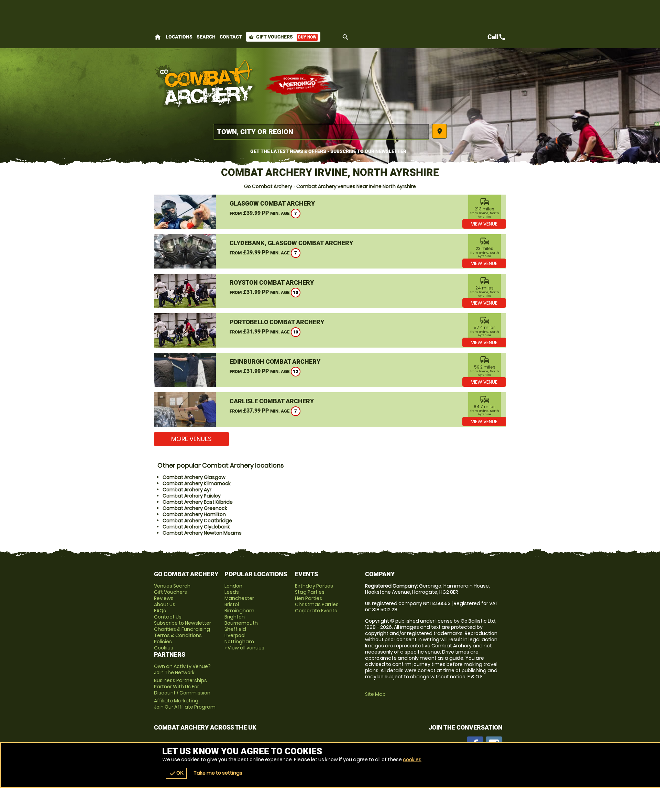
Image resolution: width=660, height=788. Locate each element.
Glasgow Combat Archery (272, 203)
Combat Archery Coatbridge (197, 520)
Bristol (231, 604)
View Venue (484, 223)
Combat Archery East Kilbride (198, 502)
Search (206, 37)
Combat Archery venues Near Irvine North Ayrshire (356, 186)
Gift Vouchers (282, 37)
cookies (412, 759)
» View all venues (244, 647)
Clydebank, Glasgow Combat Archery (291, 243)
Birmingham (239, 610)
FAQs (160, 610)
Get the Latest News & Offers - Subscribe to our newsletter (328, 151)
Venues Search (172, 585)
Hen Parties (308, 598)
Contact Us (168, 616)
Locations (179, 37)
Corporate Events (316, 610)
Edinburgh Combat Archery (275, 361)
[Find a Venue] (321, 132)
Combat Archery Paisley (192, 495)
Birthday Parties (314, 585)
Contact (231, 37)
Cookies (163, 647)
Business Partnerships (182, 686)
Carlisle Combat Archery (272, 401)
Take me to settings (218, 772)
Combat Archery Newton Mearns (202, 532)
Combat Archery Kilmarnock (197, 483)
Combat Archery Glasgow (194, 477)
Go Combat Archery (268, 186)
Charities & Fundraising (182, 629)
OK (176, 773)
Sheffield (235, 629)
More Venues (191, 439)
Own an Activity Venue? (182, 669)
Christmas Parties (317, 604)
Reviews (164, 598)
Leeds (231, 592)
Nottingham (239, 641)
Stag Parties (309, 592)
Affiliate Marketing (185, 703)
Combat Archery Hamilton (194, 514)
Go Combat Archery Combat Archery (205, 84)
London (233, 585)
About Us (164, 604)
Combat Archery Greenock (195, 508)
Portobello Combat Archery (277, 322)
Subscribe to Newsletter (182, 623)
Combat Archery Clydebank (196, 526)
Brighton (234, 616)
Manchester (239, 598)
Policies (163, 641)
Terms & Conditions (178, 635)
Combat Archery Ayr (187, 489)
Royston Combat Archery (272, 282)
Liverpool (234, 635)
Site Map (375, 694)
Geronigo (298, 84)
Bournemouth (241, 623)
